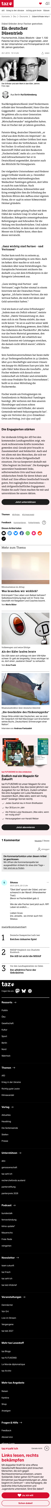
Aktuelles (6, 1115)
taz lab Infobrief (9, 1285)
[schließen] (46, 1448)
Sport (4, 1036)
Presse (5, 1141)
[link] (4, 10)
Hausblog (6, 1121)
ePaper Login (8, 1443)
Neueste (38, 841)
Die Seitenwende (10, 1128)
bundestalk (7, 1213)
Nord (4, 1049)
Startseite (6, 16)
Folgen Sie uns (8, 991)
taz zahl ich (7, 1174)
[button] (48, 3)
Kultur (4, 1030)
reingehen (6, 1246)
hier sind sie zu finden (14, 868)
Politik (5, 1010)
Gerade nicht (37, 1448)
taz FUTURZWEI (9, 1358)
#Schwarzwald (28, 514)
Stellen (5, 1134)
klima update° (8, 1226)
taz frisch (6, 1272)
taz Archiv (6, 1371)
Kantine (5, 1398)
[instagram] (30, 992)
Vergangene (7, 1324)
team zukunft (8, 1265)
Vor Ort (5, 1311)
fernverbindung (9, 1219)
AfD (3, 1075)
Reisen (5, 1391)
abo (3, 1161)
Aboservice (7, 1437)
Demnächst (7, 1305)
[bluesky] (24, 992)
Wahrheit (6, 1056)
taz (8, 984)
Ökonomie (23, 16)
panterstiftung (9, 1187)
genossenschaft (9, 1167)
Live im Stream (9, 1318)
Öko (14, 16)
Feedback (6, 1430)
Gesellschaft (8, 1023)
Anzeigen (6, 1410)
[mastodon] (18, 992)
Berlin (4, 1043)
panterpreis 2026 (10, 1193)
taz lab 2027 (7, 1331)
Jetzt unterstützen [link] (25, 502)
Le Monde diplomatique (13, 1364)
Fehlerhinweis (34, 522)
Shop (4, 1404)
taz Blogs (6, 1351)
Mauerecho (7, 1232)
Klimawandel (8, 1095)
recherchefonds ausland (13, 1180)
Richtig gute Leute (11, 1088)
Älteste (46, 841)
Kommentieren (20, 522)
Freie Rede (7, 1239)
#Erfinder (16, 514)
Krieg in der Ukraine (11, 1082)
